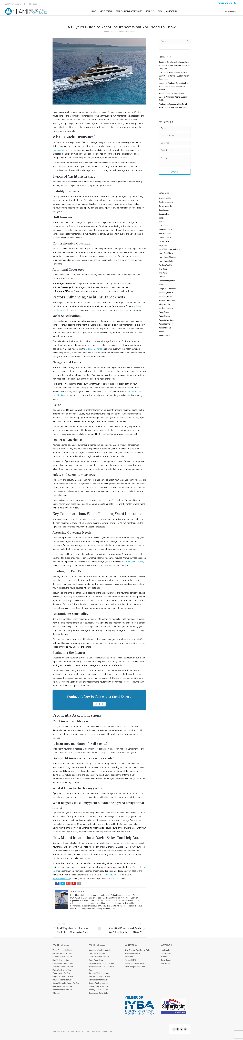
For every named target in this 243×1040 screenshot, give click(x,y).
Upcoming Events (166, 292)
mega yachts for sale (62, 150)
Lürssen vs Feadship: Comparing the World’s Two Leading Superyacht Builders (173, 86)
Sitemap (56, 993)
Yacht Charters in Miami (62, 950)
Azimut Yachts (165, 198)
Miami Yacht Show (96, 960)
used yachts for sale (167, 300)
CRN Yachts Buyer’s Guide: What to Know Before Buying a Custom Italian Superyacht (174, 76)
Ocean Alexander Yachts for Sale (66, 983)
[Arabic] (226, 11)
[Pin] (74, 884)
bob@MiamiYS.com (61, 878)
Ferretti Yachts (165, 234)
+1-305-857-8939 (110, 875)
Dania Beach (166, 960)
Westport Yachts (166, 308)
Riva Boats (163, 269)
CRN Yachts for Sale (97, 953)
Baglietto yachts (166, 202)
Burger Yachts (164, 222)
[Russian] (233, 11)
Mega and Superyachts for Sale (101, 963)
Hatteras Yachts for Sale (99, 973)
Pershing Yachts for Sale (63, 963)
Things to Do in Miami (167, 289)
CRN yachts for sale (95, 349)
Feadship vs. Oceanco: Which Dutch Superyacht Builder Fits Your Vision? (173, 106)
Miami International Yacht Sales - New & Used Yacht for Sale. (90, 1031)
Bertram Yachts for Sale (63, 953)
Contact (99, 704)
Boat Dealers (164, 214)
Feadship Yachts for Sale (99, 957)
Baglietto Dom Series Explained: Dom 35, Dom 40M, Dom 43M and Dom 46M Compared (174, 65)
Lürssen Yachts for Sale (98, 986)
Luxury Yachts (164, 241)
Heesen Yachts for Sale (98, 993)
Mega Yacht (163, 245)
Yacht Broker (164, 312)
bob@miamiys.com (137, 967)
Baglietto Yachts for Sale (63, 977)
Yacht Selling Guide (166, 320)
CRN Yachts (163, 226)
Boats (161, 218)
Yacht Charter (164, 316)
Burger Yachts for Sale (62, 970)
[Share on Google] (68, 884)
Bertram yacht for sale (133, 562)
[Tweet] (62, 884)
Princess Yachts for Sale (63, 980)
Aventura (164, 957)
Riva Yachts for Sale (61, 960)
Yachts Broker (164, 336)
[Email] (79, 884)
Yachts (162, 332)
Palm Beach (165, 963)
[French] (231, 11)
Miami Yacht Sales (166, 261)
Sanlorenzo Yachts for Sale (100, 950)
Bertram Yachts (165, 206)
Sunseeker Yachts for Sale (99, 977)
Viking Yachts (164, 304)
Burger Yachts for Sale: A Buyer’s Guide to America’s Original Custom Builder (173, 97)
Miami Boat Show (166, 253)
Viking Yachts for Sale (61, 973)
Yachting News (165, 328)
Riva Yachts (163, 273)
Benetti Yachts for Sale (98, 983)
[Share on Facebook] (57, 884)
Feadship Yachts (165, 230)
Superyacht (163, 285)
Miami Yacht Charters (167, 257)
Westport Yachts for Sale (63, 967)
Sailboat (162, 277)
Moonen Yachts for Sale (62, 990)
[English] (229, 11)
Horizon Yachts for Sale (62, 986)
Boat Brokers (164, 210)
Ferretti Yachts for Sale (62, 957)
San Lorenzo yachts (167, 281)
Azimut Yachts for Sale (98, 980)
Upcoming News (165, 296)
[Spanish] (235, 11)
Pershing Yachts (165, 265)
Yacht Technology (166, 324)
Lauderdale (165, 950)
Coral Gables (166, 953)
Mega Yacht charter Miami (169, 249)
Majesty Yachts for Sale (98, 990)
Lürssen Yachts (165, 238)
